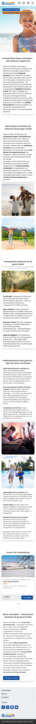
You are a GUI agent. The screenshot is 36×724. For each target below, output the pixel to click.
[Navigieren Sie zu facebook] (3, 707)
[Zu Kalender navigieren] (24, 3)
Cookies (30, 721)
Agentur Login (22, 721)
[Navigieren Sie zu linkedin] (12, 707)
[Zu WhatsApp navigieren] (19, 3)
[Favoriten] (28, 3)
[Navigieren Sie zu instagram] (7, 707)
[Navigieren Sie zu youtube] (16, 707)
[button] (18, 690)
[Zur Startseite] (8, 3)
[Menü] (32, 3)
